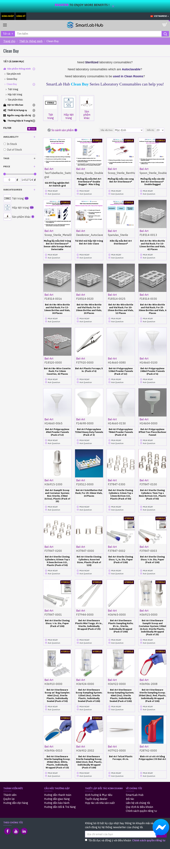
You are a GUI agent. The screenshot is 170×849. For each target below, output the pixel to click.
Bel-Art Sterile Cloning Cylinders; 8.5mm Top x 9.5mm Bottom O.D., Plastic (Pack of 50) (57, 561)
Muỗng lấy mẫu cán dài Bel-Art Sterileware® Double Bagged (152, 182)
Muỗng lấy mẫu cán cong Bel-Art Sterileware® (121, 180)
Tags (6, 158)
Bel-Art (48, 169)
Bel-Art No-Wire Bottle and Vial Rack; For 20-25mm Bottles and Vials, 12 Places (121, 309)
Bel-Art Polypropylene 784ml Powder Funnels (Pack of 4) (121, 432)
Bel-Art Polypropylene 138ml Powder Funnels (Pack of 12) (121, 371)
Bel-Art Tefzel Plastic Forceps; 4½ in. (120, 758)
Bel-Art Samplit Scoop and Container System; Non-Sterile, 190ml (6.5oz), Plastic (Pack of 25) (57, 496)
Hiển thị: (150, 130)
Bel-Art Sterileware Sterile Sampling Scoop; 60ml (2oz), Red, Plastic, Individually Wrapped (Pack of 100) (89, 762)
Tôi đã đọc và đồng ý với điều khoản (126, 840)
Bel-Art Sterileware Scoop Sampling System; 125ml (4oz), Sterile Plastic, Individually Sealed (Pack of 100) (89, 696)
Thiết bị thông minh (30, 41)
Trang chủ (9, 41)
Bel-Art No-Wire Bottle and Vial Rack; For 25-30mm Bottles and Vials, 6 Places (152, 309)
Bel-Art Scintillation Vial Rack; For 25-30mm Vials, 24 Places (89, 493)
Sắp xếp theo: (107, 130)
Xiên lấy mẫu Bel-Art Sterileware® (121, 242)
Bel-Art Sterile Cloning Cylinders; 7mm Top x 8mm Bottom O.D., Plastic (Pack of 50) (152, 494)
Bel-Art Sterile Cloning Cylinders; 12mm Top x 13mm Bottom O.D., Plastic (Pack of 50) (120, 494)
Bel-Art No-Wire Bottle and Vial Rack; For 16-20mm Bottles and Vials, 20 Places (89, 309)
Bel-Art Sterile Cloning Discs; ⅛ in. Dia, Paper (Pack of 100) (57, 623)
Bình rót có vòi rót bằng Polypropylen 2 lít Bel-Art (152, 758)
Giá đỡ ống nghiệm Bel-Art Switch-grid (57, 184)
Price (6, 166)
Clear (33, 128)
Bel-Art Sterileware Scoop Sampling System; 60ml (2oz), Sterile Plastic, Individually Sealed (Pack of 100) (120, 696)
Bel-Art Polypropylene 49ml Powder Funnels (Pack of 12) (57, 432)
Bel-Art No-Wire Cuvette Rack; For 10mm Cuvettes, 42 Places (57, 371)
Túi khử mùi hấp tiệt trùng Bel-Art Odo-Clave (89, 242)
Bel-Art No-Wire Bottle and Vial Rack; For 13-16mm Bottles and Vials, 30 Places (57, 309)
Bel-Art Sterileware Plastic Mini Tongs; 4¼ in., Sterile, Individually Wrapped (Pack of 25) (89, 624)
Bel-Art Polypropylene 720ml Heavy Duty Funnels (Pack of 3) (89, 432)
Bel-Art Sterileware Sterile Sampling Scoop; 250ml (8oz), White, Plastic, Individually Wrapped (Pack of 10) (57, 762)
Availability (10, 136)
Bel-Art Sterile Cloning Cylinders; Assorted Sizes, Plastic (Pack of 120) (89, 561)
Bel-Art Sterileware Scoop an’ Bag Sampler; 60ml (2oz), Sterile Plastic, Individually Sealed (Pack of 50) (57, 696)
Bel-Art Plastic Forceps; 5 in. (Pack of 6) (89, 370)
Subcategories (12, 189)
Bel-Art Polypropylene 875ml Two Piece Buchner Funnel (152, 432)
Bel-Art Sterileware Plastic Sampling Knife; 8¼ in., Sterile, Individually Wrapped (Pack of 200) (120, 626)
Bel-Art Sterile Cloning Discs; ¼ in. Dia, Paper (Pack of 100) (152, 559)
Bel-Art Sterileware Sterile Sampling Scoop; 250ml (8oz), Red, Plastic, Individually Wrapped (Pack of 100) (152, 696)
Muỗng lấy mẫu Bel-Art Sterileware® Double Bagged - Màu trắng (89, 182)
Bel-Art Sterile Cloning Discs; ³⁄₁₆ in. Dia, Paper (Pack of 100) (120, 559)
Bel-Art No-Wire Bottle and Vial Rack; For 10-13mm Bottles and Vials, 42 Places (152, 245)
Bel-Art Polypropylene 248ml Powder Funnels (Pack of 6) (152, 371)
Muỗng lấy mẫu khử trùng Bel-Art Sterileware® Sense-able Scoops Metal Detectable (57, 245)
